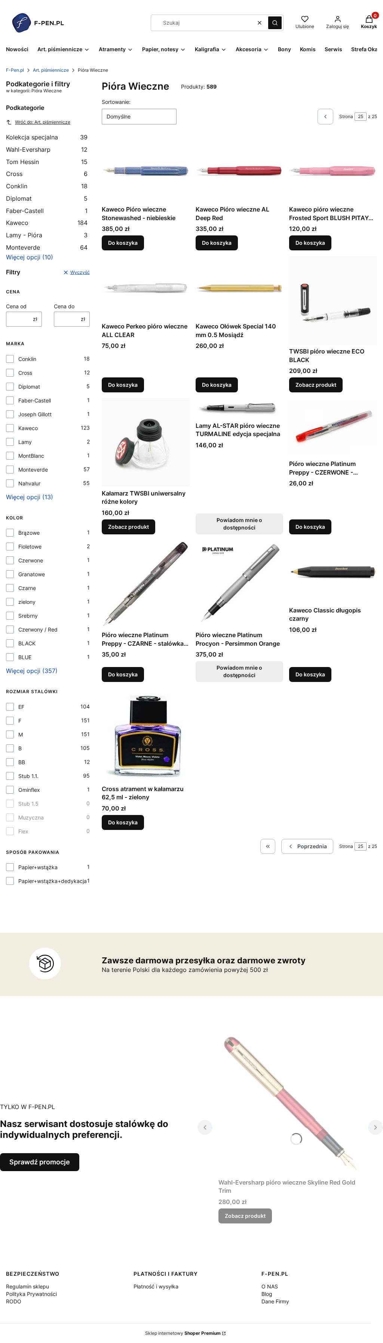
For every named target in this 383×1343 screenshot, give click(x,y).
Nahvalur (29, 483)
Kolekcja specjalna (47, 137)
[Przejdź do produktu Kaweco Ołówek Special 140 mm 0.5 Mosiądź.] (240, 287)
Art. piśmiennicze (51, 70)
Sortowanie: (116, 102)
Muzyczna (31, 817)
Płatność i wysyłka (156, 1286)
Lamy (25, 442)
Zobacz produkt (315, 385)
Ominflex (29, 790)
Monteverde (47, 247)
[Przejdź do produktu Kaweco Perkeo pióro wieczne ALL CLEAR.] (146, 287)
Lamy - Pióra (47, 235)
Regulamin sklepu (27, 1286)
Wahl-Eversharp (47, 149)
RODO (13, 1301)
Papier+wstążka (38, 867)
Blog (266, 1294)
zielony (27, 602)
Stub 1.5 (28, 803)
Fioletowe (30, 546)
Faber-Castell (47, 210)
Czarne (27, 588)
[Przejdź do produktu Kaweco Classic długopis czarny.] (333, 571)
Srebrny (28, 615)
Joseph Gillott (35, 414)
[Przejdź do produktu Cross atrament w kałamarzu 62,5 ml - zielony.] (146, 734)
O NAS (269, 1286)
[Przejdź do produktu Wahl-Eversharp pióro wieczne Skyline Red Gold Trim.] (290, 1103)
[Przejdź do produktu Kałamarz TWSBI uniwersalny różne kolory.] (146, 442)
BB (21, 762)
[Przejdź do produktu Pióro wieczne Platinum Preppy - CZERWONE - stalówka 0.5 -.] (333, 427)
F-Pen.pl (15, 70)
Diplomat (47, 198)
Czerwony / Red (38, 629)
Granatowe (31, 574)
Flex (23, 831)
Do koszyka (123, 243)
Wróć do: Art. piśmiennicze (42, 122)
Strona (346, 116)
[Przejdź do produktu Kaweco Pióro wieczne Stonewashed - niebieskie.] (146, 170)
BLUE (24, 657)
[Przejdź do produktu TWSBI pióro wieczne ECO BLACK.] (333, 300)
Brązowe (29, 533)
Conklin (47, 186)
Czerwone (30, 560)
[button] (275, 22)
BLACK (27, 643)
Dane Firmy (275, 1301)
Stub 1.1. (28, 776)
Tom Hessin (47, 162)
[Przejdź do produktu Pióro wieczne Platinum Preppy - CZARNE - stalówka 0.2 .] (146, 584)
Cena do (64, 306)
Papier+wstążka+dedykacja (52, 881)
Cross (47, 173)
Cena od (16, 306)
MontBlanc (31, 456)
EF (21, 707)
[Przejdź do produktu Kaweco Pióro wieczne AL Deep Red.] (240, 170)
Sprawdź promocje (39, 1162)
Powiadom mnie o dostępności (239, 524)
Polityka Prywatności (31, 1294)
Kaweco (47, 222)
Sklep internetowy (183, 1333)
